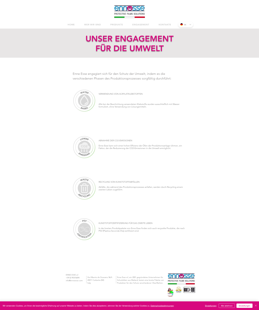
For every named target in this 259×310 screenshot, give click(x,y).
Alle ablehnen (227, 305)
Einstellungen (244, 305)
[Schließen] (255, 306)
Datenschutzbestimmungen (162, 305)
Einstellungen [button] (211, 305)
